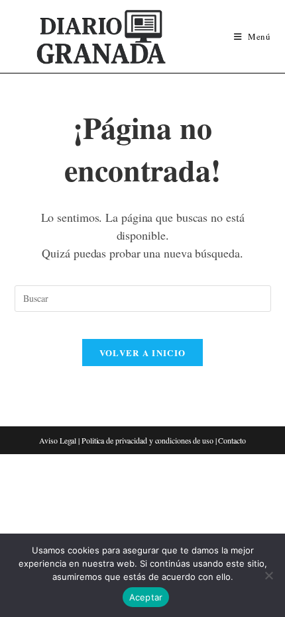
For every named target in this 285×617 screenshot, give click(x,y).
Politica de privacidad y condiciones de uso (147, 440)
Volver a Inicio (142, 352)
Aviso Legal (57, 440)
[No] (268, 575)
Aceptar (146, 597)
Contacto (231, 440)
